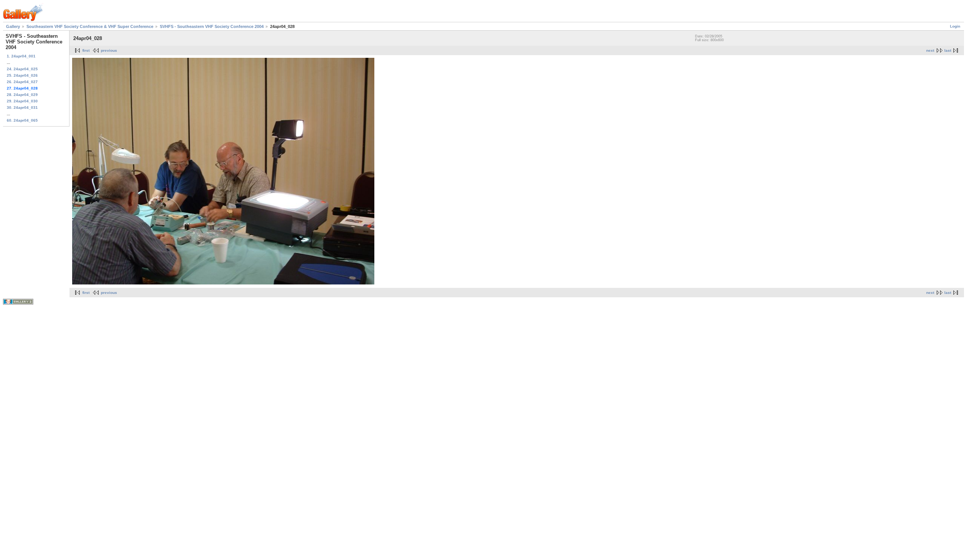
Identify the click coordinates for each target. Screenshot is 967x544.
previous (109, 50)
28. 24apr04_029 (22, 95)
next (930, 50)
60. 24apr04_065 (22, 120)
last (947, 50)
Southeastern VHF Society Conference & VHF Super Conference (89, 26)
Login (955, 26)
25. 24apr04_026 (22, 75)
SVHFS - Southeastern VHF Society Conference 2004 (212, 26)
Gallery (13, 26)
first (86, 50)
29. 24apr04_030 (22, 101)
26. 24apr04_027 (22, 82)
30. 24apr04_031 (22, 107)
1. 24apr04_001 (21, 56)
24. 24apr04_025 (22, 69)
